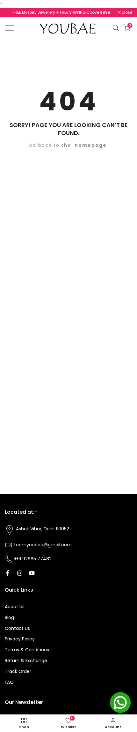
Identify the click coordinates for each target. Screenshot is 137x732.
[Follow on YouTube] (32, 573)
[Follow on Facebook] (8, 573)
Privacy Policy (20, 639)
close (126, 12)
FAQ (9, 682)
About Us (15, 606)
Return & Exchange (26, 660)
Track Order (18, 671)
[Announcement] (76, 12)
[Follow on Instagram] (20, 573)
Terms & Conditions (27, 649)
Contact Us (17, 628)
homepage (91, 145)
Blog (9, 617)
